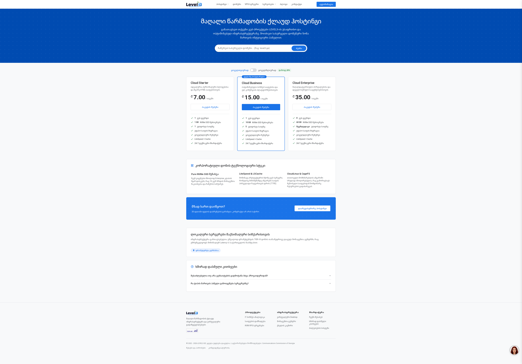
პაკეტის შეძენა (210, 107)
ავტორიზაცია (326, 4)
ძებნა (299, 48)
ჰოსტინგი (221, 4)
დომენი (237, 4)
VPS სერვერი (252, 4)
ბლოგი (284, 4)
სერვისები (268, 4)
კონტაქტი (296, 4)
